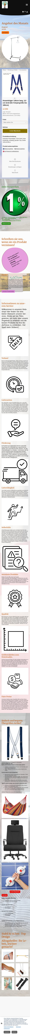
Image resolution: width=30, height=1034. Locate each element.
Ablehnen (14, 1032)
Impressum (18, 1026)
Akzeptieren (7, 1032)
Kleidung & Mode (13, 70)
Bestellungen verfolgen (15, 167)
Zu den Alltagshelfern (15, 891)
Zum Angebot (5, 32)
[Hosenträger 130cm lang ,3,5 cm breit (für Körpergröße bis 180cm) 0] (15, 85)
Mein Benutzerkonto (15, 161)
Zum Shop (4, 895)
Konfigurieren (7, 1028)
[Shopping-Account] (27, 12)
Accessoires (22, 70)
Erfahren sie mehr (6, 223)
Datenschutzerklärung (8, 1026)
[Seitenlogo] (5, 4)
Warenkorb (15, 172)
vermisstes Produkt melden (8, 291)
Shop (4, 70)
